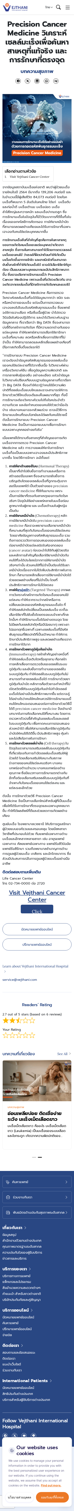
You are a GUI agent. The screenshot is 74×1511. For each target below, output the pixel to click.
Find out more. (51, 1485)
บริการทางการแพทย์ (16, 1276)
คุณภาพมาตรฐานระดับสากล (22, 1246)
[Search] (58, 7)
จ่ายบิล (7, 1335)
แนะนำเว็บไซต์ (11, 1364)
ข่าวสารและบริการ (14, 1258)
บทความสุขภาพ (16, 1107)
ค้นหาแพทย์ (10, 1323)
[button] (34, 1157)
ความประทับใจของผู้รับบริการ (22, 1252)
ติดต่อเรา (8, 1358)
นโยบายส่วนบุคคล (19, 1497)
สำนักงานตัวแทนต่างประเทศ (21, 1240)
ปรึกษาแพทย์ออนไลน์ (37, 944)
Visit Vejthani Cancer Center (29, 177)
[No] (68, 1438)
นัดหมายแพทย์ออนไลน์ (37, 929)
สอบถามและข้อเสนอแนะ (18, 1352)
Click (37, 911)
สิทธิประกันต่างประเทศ (17, 1394)
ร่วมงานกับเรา (12, 1370)
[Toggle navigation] (68, 7)
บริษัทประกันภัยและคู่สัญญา (21, 1300)
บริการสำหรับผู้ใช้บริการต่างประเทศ (26, 1400)
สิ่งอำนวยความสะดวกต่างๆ (21, 1288)
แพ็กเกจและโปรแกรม (16, 1282)
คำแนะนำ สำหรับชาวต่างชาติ (21, 1294)
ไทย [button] (47, 7)
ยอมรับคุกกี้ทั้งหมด (52, 1497)
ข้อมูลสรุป (9, 1235)
